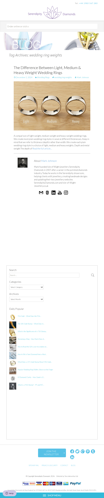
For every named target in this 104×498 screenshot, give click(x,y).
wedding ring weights (63, 77)
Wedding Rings (43, 77)
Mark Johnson (83, 77)
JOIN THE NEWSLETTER (51, 453)
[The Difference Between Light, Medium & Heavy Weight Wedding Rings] (52, 105)
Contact (64, 465)
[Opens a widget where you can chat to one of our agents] (9, 493)
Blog (73, 465)
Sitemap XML (34, 465)
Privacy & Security (49, 465)
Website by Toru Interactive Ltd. (67, 476)
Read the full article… (42, 148)
